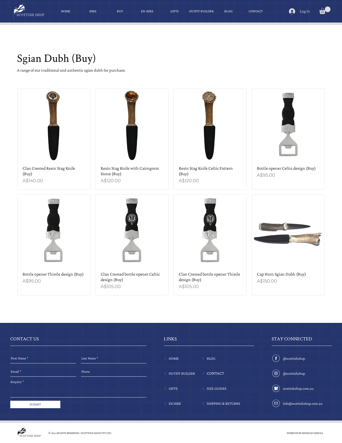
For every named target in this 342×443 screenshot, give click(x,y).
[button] (324, 10)
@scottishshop (294, 358)
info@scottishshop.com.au (302, 403)
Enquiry (16, 381)
